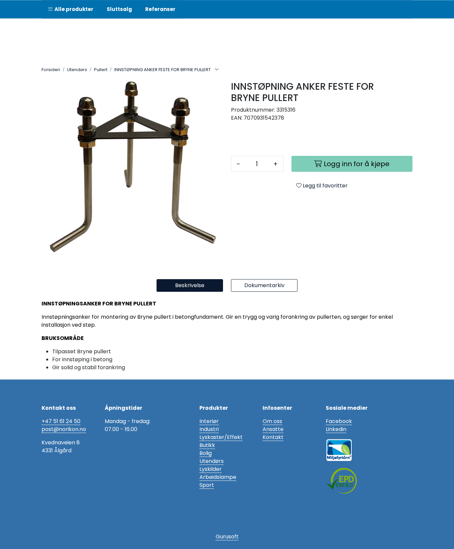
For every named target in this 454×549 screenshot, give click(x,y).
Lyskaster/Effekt (221, 437)
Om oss (272, 421)
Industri (209, 429)
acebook (340, 421)
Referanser (160, 9)
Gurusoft (227, 536)
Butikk (207, 445)
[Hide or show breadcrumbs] (216, 69)
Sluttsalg (119, 9)
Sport (206, 485)
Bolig (205, 453)
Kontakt (273, 437)
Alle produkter (73, 9)
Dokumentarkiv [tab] (264, 285)
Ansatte (273, 429)
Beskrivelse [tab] (189, 285)
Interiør (209, 421)
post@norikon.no (64, 429)
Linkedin (336, 429)
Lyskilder (210, 469)
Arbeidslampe (217, 477)
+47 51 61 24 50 (61, 421)
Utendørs (211, 461)
